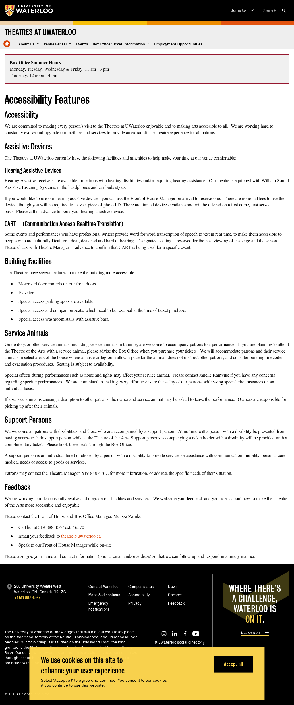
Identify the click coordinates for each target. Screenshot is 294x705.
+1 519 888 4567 (27, 597)
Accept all (233, 664)
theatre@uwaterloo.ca (81, 536)
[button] (242, 10)
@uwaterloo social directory (179, 642)
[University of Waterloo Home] (29, 10)
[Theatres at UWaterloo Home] (6, 43)
